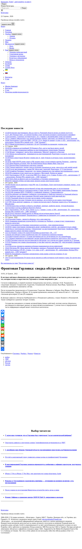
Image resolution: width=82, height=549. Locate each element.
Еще (6, 50)
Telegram (8, 62)
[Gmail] (41, 328)
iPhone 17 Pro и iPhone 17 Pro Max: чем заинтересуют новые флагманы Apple (33, 473)
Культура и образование (18, 58)
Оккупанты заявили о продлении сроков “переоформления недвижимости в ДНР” (35, 443)
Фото (11, 46)
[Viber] (41, 318)
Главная (8, 30)
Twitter (7, 66)
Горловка (8, 32)
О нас (7, 79)
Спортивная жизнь (16, 54)
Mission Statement (11, 86)
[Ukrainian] (6, 70)
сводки (7, 365)
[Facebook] (41, 311)
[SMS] (41, 332)
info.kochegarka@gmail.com (52, 519)
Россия (7, 363)
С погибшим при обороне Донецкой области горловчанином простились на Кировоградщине (41, 450)
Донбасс (8, 34)
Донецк (12, 36)
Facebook (8, 64)
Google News (10, 67)
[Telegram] (41, 322)
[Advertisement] (41, 110)
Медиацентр (9, 44)
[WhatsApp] (41, 325)
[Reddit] (41, 335)
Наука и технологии (16, 60)
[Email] (41, 345)
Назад (3, 26)
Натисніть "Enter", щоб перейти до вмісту (16, 2)
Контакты (8, 77)
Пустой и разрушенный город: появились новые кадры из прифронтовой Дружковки (36, 457)
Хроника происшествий (18, 52)
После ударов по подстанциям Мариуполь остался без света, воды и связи (32, 490)
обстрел (8, 361)
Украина (8, 40)
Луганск (12, 38)
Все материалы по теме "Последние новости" (17, 263)
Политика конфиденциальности (17, 92)
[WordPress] (41, 342)
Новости (37, 353)
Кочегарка (4, 13)
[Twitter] (41, 315)
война (7, 357)
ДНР (7, 359)
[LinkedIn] (41, 339)
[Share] (41, 349)
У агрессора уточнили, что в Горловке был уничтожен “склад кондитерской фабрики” (38, 435)
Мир (6, 42)
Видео (11, 48)
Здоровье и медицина (17, 56)
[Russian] (6, 73)
